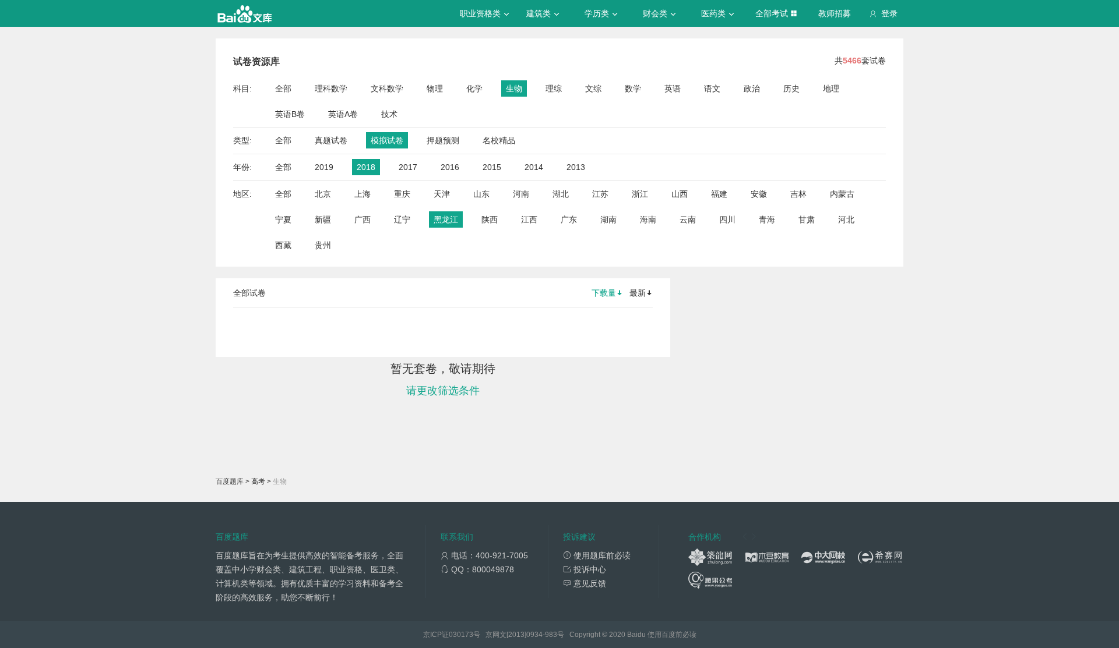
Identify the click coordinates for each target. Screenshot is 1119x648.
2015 (492, 167)
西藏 (283, 245)
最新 (637, 293)
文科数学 (387, 88)
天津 (442, 194)
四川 (727, 219)
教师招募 (834, 13)
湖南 (608, 219)
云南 (688, 219)
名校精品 (499, 140)
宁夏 (283, 219)
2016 (450, 167)
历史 (791, 88)
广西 (362, 219)
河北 (846, 219)
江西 (529, 219)
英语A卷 (343, 114)
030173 (461, 635)
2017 (408, 167)
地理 (831, 88)
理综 (554, 88)
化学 (474, 88)
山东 (481, 194)
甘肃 (806, 219)
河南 (521, 194)
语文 (712, 88)
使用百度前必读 (672, 635)
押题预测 (443, 140)
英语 (672, 88)
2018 (366, 167)
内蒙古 (842, 194)
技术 (389, 114)
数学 (633, 88)
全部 (283, 88)
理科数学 (331, 88)
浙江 (640, 194)
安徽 (759, 194)
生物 (514, 88)
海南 (648, 219)
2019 (324, 167)
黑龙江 (446, 219)
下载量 (604, 293)
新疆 (323, 219)
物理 (435, 88)
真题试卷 (331, 140)
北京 (323, 194)
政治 (752, 88)
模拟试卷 (387, 140)
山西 (679, 194)
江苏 (600, 194)
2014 (534, 167)
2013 (575, 167)
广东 (569, 219)
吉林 (798, 194)
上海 (362, 194)
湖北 (561, 194)
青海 (767, 219)
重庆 (402, 194)
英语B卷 (290, 114)
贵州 (323, 245)
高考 (258, 481)
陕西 (489, 219)
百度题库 (230, 481)
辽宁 (402, 219)
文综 (593, 88)
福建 (719, 194)
